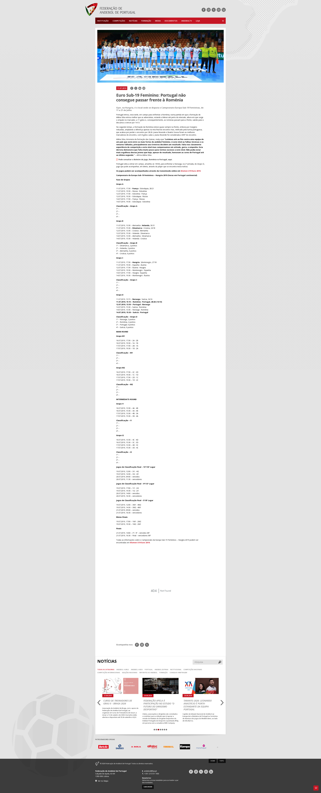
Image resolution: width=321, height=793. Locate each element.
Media (158, 21)
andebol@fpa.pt (150, 771)
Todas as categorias (105, 669)
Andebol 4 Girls (122, 669)
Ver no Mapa (103, 781)
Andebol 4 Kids (137, 669)
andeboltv (186, 21)
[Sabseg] (103, 747)
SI (223, 21)
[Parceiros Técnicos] (201, 747)
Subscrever (148, 787)
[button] (315, 787)
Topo (222, 761)
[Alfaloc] (136, 747)
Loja (198, 21)
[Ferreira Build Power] (152, 747)
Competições (119, 21)
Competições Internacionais (108, 673)
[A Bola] (120, 747)
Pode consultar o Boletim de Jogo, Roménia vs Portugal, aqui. (145, 159)
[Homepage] (120, 10)
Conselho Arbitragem (178, 673)
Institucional (175, 669)
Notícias (133, 21)
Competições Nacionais (192, 669)
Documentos (171, 21)
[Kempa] (169, 747)
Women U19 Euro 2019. (191, 171)
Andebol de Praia (161, 669)
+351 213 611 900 (151, 773)
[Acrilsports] (217, 747)
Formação (146, 21)
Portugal (149, 669)
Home (213, 761)
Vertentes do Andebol (148, 673)
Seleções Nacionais (129, 673)
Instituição (103, 21)
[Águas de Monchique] (185, 747)
